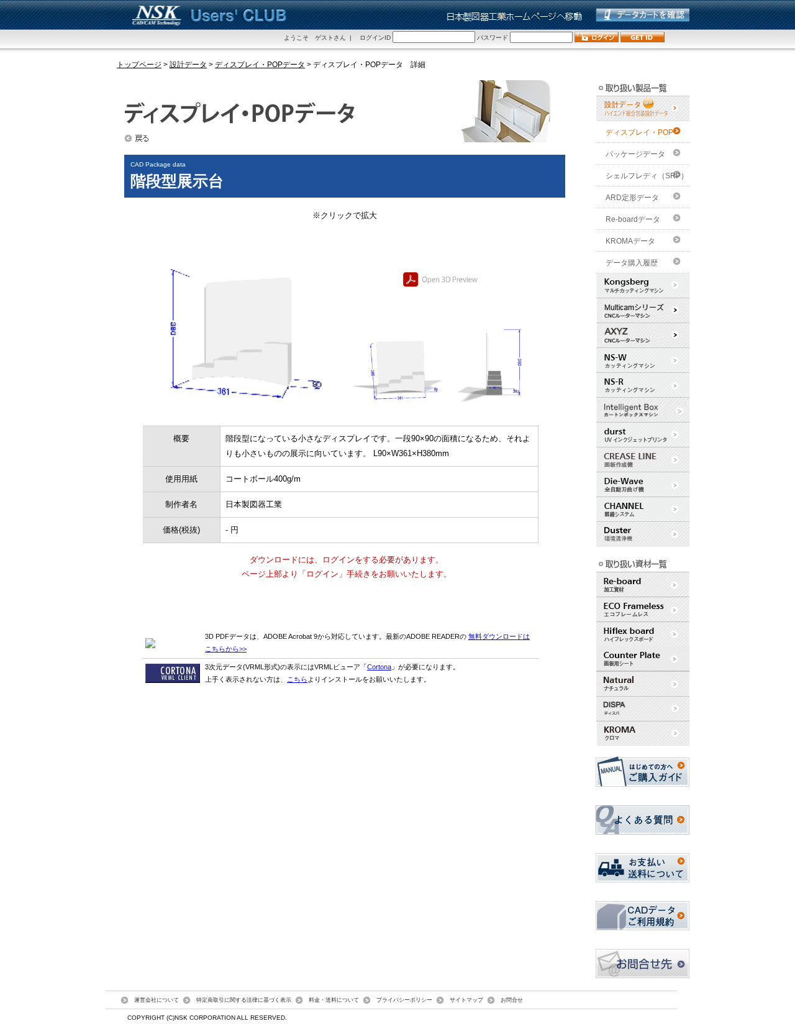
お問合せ (512, 999)
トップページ (139, 64)
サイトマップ (466, 999)
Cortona (379, 667)
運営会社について (156, 999)
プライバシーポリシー (404, 999)
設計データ (188, 64)
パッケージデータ (635, 154)
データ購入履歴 (632, 263)
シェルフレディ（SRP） (647, 176)
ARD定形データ (632, 197)
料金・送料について (334, 999)
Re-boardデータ (633, 219)
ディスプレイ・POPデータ (260, 64)
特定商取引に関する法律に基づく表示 (243, 999)
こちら (297, 679)
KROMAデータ (630, 241)
